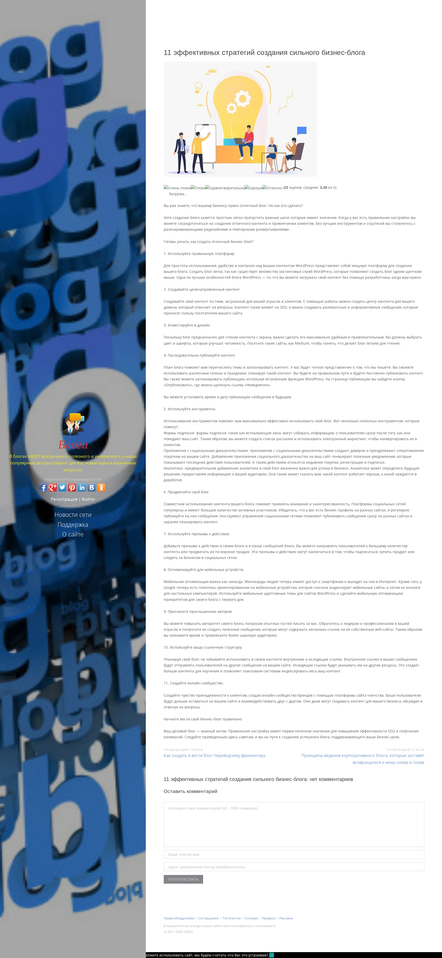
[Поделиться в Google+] (53, 487)
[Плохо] (198, 188)
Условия (251, 918)
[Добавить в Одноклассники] (101, 487)
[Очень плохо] (177, 188)
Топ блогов (231, 918)
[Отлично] (272, 188)
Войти (88, 499)
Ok (271, 955)
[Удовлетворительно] (225, 188)
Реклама (286, 918)
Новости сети (73, 514)
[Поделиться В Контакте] (91, 487)
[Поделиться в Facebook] (43, 487)
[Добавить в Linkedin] (82, 487)
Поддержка (73, 524)
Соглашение (208, 918)
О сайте (73, 534)
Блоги (73, 444)
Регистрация (64, 499)
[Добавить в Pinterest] (72, 487)
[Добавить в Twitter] (62, 487)
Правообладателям (179, 918)
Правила (268, 918)
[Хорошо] (253, 188)
